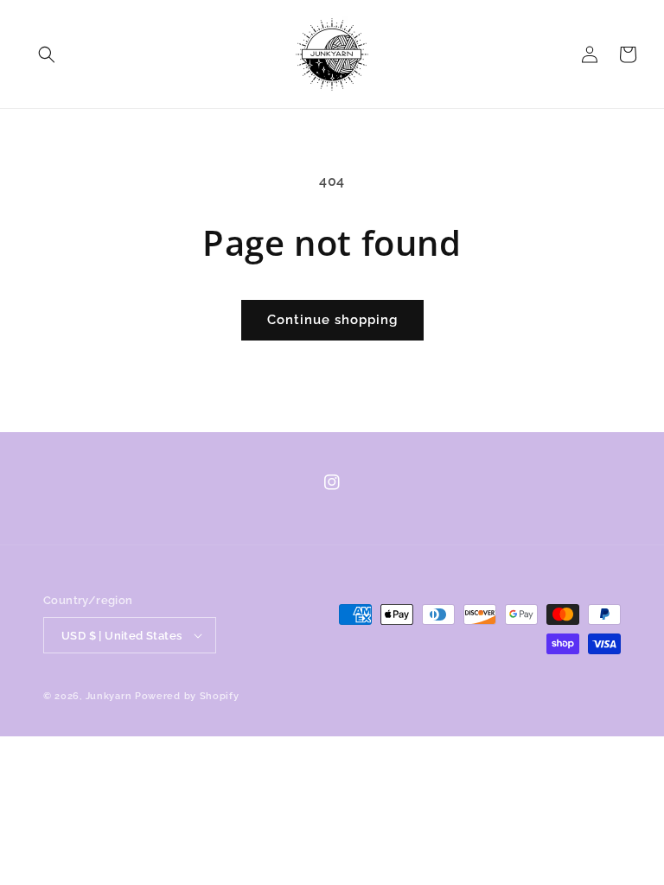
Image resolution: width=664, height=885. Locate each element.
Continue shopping (332, 320)
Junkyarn (109, 696)
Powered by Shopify (187, 696)
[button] (47, 54)
